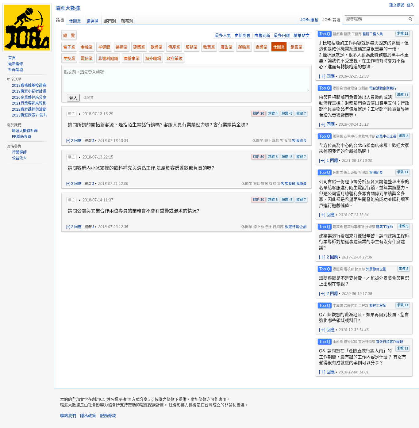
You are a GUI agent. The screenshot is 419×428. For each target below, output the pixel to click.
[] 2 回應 (328, 257)
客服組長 (299, 141)
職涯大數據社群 (25, 131)
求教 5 (273, 157)
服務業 (192, 47)
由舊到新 (262, 35)
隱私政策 (88, 415)
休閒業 (279, 47)
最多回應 (282, 35)
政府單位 (175, 58)
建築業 (139, 47)
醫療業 (122, 47)
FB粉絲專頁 (21, 137)
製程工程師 (377, 306)
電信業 (87, 58)
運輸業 (244, 47)
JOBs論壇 (331, 19)
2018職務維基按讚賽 (29, 85)
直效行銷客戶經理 (389, 342)
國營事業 (132, 58)
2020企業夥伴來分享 (29, 97)
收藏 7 (301, 113)
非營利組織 (108, 58)
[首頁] (27, 49)
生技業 (69, 58)
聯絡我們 (68, 415)
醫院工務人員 (373, 34)
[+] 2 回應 (74, 141)
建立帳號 (396, 5)
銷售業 (296, 47)
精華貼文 (301, 35)
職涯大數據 (68, 8)
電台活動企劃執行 (382, 88)
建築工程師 (384, 227)
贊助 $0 (258, 113)
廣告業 (227, 47)
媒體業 (261, 47)
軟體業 (157, 47)
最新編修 (15, 64)
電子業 (69, 47)
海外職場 (153, 58)
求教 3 (403, 136)
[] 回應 (327, 76)
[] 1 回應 (328, 160)
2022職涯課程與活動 (29, 109)
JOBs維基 (309, 19)
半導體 (104, 47)
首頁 (12, 58)
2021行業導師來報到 (29, 103)
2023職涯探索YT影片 (29, 115)
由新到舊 (243, 35)
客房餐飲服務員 (294, 183)
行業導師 (19, 152)
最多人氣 (223, 35)
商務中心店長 (386, 136)
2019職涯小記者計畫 (29, 91)
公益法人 (19, 158)
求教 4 (273, 113)
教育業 (209, 47)
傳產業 (174, 47)
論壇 (60, 19)
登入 (410, 5)
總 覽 (69, 35)
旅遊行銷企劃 (296, 227)
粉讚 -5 (287, 113)
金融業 (87, 47)
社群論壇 (15, 70)
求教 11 (402, 33)
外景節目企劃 (376, 269)
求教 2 (403, 268)
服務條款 (108, 415)
